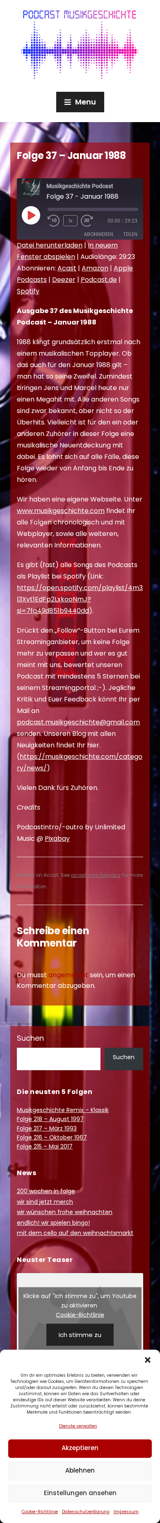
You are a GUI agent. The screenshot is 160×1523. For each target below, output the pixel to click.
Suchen (30, 1038)
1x (71, 220)
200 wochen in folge (46, 1191)
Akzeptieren (80, 1448)
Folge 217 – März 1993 (47, 1128)
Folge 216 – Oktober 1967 (52, 1137)
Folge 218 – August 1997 (50, 1119)
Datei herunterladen (49, 245)
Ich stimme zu (80, 1334)
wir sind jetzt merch (45, 1202)
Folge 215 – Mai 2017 (45, 1146)
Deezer (63, 279)
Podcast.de (99, 279)
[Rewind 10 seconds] (54, 221)
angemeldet (68, 975)
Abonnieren (98, 234)
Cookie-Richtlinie (40, 1512)
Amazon (95, 268)
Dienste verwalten (78, 1426)
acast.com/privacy (96, 875)
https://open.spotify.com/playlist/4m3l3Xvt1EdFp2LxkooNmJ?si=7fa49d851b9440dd (80, 599)
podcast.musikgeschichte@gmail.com (78, 722)
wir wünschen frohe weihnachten (64, 1212)
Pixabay (57, 838)
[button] (148, 1360)
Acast (66, 268)
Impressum (126, 1512)
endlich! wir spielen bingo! (53, 1223)
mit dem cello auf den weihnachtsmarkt (75, 1233)
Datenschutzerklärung (86, 1512)
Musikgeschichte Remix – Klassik (63, 1110)
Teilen (130, 234)
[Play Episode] (31, 215)
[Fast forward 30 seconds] (93, 221)
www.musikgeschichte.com (61, 510)
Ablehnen (80, 1470)
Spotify (28, 291)
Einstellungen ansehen (80, 1493)
